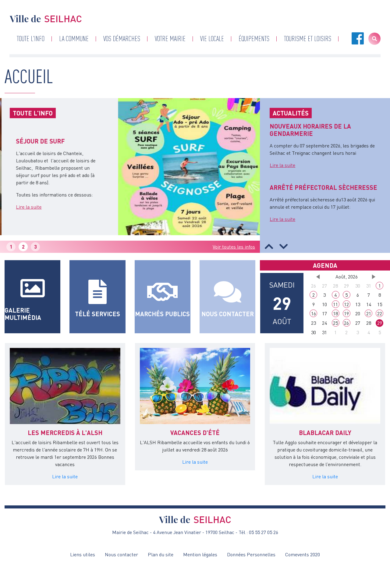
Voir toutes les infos (234, 247)
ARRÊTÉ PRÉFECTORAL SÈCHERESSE (323, 187)
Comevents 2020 (302, 554)
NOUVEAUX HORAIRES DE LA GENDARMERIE (310, 129)
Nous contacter (121, 554)
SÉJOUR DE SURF (34, 141)
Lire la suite (23, 207)
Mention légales (200, 554)
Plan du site (160, 554)
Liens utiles (82, 554)
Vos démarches (121, 38)
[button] (269, 246)
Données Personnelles (251, 554)
